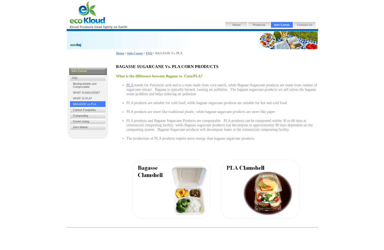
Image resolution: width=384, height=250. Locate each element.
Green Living (81, 121)
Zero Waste (80, 127)
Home (236, 24)
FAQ (149, 53)
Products (259, 24)
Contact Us (304, 24)
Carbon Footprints (84, 109)
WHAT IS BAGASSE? (86, 92)
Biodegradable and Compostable (84, 85)
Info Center (282, 24)
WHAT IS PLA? (82, 98)
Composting (80, 115)
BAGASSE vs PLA (84, 104)
